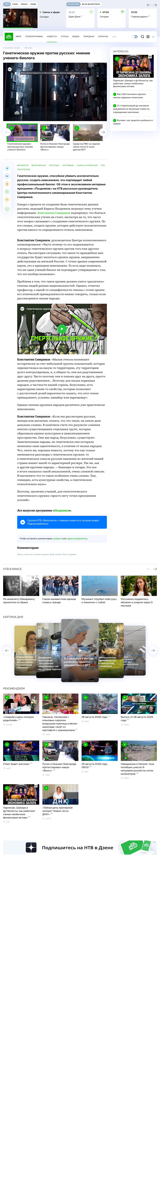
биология (22, 165)
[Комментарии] (7, 209)
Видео (76, 36)
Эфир (18, 36)
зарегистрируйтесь (77, 538)
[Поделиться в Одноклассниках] (7, 184)
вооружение (39, 165)
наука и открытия (87, 165)
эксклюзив (23, 169)
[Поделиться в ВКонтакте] (7, 176)
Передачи (88, 36)
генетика (54, 165)
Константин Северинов (54, 213)
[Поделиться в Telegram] (7, 168)
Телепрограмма (34, 36)
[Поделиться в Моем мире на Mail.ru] (7, 199)
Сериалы (103, 36)
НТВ (103, 165)
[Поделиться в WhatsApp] (7, 191)
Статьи (65, 36)
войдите (57, 538)
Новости (52, 36)
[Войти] (148, 36)
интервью (68, 165)
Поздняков (61, 510)
